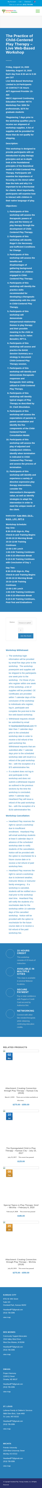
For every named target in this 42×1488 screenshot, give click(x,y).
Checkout (27, 2)
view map (6, 1317)
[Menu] (36, 11)
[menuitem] (12, 1)
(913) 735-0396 (28, 4)
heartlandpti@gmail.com (22, 726)
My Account (12, 2)
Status (12, 622)
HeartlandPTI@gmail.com (13, 1310)
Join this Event (25, 636)
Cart (20, 2)
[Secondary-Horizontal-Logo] (17, 11)
